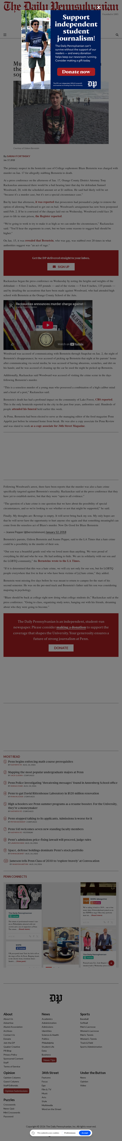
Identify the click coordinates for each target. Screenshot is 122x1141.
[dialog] (61, 570)
